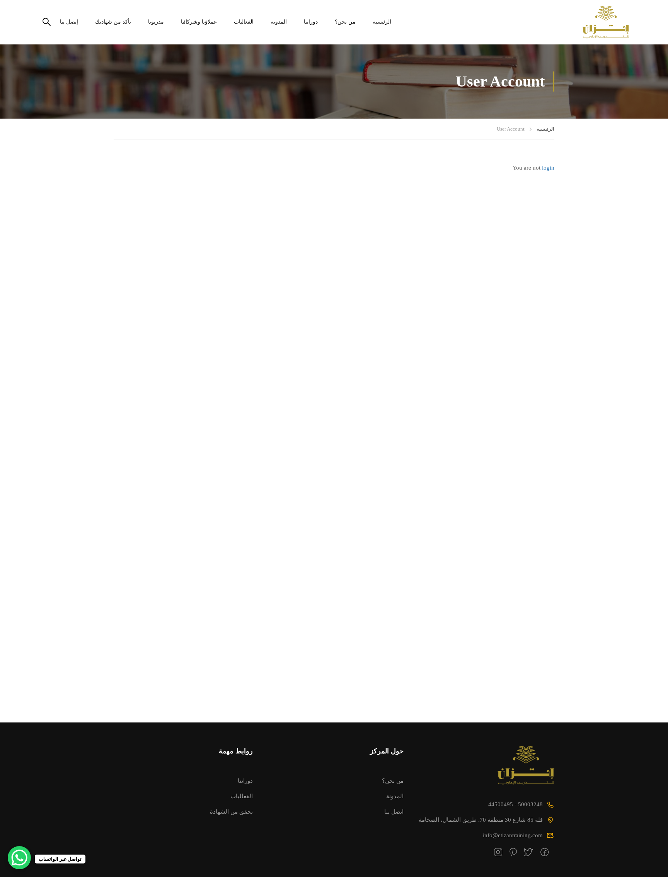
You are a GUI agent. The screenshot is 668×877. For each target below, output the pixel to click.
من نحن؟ (345, 22)
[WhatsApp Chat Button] (19, 857)
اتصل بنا (394, 811)
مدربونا (156, 22)
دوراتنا (311, 22)
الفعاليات (244, 22)
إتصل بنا (69, 22)
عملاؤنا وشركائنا (199, 22)
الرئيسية (382, 22)
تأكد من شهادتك (113, 22)
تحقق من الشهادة (231, 811)
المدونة (279, 22)
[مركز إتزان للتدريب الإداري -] (599, 22)
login (548, 168)
